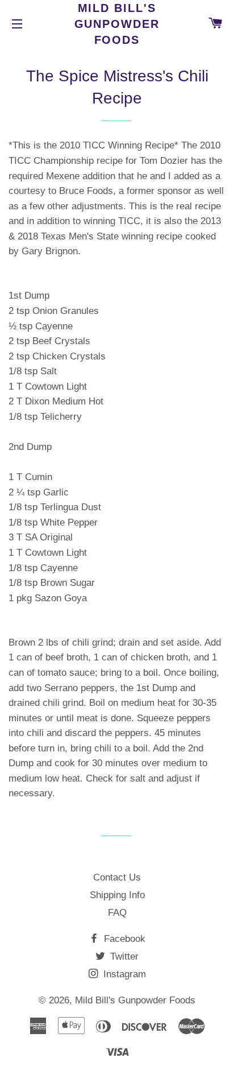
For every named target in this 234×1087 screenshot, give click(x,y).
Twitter (123, 956)
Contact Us (117, 877)
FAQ (117, 912)
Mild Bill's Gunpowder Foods (117, 24)
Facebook (123, 938)
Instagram (123, 974)
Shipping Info (117, 895)
